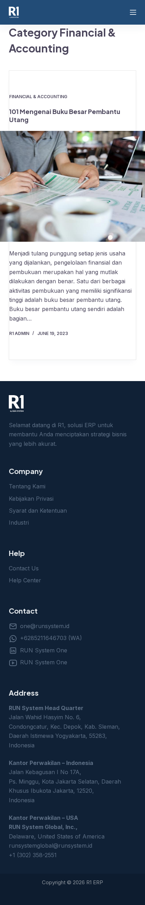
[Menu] (133, 12)
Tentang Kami (27, 486)
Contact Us (24, 568)
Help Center (25, 580)
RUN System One (43, 650)
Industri (19, 522)
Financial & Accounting (38, 96)
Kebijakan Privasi (31, 498)
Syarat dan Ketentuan (38, 510)
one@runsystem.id (44, 625)
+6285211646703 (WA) (51, 637)
